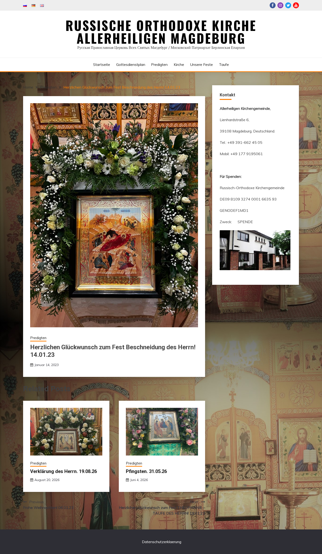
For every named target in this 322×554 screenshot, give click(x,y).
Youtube (296, 5)
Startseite (101, 64)
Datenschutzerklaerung (161, 541)
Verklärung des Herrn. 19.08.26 (63, 471)
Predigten (159, 64)
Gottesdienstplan (130, 64)
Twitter (288, 5)
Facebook (273, 5)
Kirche (179, 64)
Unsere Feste (201, 64)
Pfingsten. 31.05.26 (146, 471)
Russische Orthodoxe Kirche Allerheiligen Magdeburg (161, 31)
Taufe (224, 64)
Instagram (280, 5)
